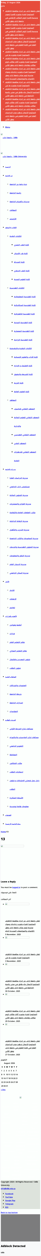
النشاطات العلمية (10, 677)
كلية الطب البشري (21, 245)
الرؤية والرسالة (6, 1115)
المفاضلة (13, 754)
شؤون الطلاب (15, 668)
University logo (33, 1144)
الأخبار (7, 582)
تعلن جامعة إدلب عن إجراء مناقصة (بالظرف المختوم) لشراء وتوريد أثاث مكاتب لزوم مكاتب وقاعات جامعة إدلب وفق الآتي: (22, 62)
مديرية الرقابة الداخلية (19, 521)
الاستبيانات (6, 1122)
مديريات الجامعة (10, 469)
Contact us (33, 1151)
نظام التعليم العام (17, 642)
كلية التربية (18, 383)
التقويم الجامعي (16, 746)
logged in (16, 887)
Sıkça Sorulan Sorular (16, 1169)
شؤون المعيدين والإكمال (20, 659)
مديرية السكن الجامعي (19, 573)
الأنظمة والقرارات (11, 616)
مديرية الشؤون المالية (19, 495)
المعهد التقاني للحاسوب (24, 409)
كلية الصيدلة (19, 262)
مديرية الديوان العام (18, 564)
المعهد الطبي (20, 443)
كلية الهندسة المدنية (23, 322)
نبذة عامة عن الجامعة (18, 184)
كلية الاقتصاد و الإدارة (23, 365)
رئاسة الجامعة (15, 193)
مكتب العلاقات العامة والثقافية (22, 512)
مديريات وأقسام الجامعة (19, 201)
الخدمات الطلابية (10, 720)
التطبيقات (8, 815)
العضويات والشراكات (18, 685)
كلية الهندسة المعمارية (24, 331)
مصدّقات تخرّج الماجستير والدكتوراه (24, 737)
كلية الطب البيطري (21, 271)
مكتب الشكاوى (16, 763)
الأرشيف (13, 219)
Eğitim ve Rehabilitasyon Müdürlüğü (31, 1160)
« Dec (3, 1089)
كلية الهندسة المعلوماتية (25, 296)
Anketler (6, 1176)
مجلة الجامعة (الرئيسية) (13, 824)
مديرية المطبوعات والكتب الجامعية (24, 538)
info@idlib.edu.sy (8, 1188)
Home (3, 831)
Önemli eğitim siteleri (17, 1160)
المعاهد (13, 400)
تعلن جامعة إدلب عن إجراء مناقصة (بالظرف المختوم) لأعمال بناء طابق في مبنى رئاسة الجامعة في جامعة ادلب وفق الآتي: (22, 92)
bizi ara (31, 1176)
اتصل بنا (34, 1122)
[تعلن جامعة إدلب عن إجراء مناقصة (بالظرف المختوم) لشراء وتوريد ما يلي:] (17, 938)
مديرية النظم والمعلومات (20, 555)
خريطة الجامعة (16, 694)
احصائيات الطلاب (16, 772)
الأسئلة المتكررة (16, 798)
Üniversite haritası (16, 1176)
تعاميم (12, 607)
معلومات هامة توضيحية (19, 806)
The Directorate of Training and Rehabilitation (33, 1133)
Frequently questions (20, 1144)
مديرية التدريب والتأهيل (19, 530)
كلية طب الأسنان (21, 253)
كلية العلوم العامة (21, 391)
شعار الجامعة (35, 1115)
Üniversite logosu (31, 1169)
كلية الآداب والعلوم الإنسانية (26, 357)
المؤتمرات (14, 711)
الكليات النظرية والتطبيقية (21, 348)
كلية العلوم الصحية (22, 279)
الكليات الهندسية (17, 288)
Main (8, 1133)
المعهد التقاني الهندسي (25, 435)
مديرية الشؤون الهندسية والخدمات (24, 547)
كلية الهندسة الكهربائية (24, 314)
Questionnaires (8, 1151)
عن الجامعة (9, 176)
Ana (6, 1160)
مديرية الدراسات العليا (19, 478)
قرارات (12, 633)
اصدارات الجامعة (16, 703)
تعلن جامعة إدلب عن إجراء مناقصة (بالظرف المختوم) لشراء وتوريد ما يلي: (22, 53)
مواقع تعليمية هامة (16, 1106)
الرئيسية (7, 167)
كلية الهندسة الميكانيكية (25, 305)
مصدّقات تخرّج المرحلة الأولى (21, 729)
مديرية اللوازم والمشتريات (20, 504)
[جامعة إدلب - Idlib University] (11, 146)
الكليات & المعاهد (11, 227)
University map (20, 1151)
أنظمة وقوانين (16, 625)
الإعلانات (13, 599)
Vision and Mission (7, 1144)
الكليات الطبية (16, 236)
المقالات (13, 210)
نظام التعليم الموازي (18, 651)
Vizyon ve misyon (6, 1169)
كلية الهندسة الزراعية (23, 340)
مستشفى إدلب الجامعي (20, 486)
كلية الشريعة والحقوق (23, 374)
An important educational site (20, 1133)
